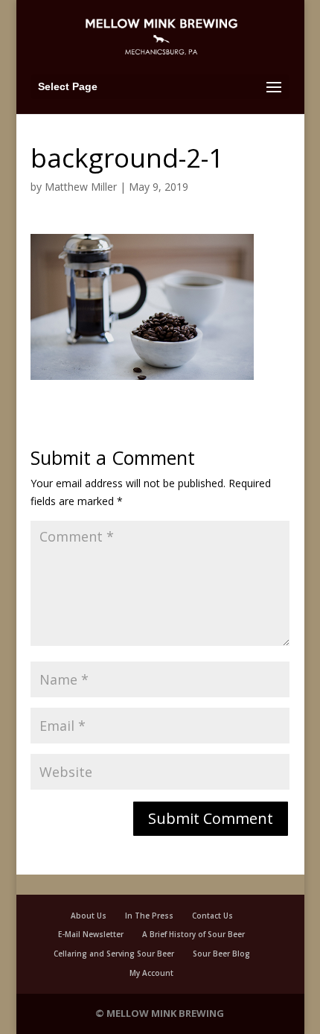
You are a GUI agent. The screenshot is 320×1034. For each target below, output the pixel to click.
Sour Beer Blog (221, 953)
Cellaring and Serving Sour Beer (114, 953)
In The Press (149, 915)
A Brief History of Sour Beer (193, 934)
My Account (151, 973)
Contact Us (212, 915)
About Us (88, 915)
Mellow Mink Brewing (165, 1013)
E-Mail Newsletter (91, 934)
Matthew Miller (81, 187)
